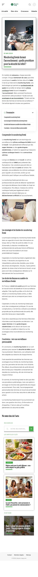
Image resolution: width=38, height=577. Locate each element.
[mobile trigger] (3, 4)
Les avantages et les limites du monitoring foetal (15, 121)
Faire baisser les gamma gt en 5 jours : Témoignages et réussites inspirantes (18, 528)
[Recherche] (29, 4)
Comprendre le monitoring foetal (12, 117)
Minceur (9, 462)
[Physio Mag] (14, 4)
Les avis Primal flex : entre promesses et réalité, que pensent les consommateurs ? (18, 504)
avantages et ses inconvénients (13, 98)
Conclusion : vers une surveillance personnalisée (15, 128)
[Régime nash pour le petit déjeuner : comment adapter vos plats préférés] (19, 449)
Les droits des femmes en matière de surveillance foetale (17, 124)
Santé (8, 499)
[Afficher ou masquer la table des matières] (24, 112)
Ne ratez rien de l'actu (10, 415)
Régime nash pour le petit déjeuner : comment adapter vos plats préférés (18, 466)
